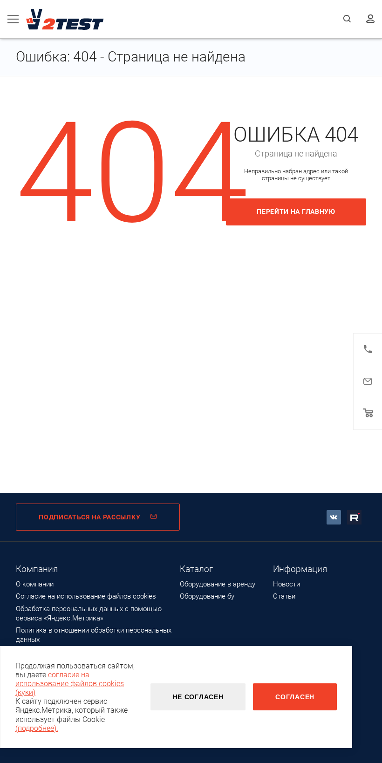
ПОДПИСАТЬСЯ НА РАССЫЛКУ (89, 517)
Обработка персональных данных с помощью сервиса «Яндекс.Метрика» (89, 613)
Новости (286, 584)
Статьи (284, 596)
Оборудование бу (207, 596)
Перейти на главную (296, 211)
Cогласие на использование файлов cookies (86, 596)
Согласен (294, 697)
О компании (35, 584)
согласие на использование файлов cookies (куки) (69, 683)
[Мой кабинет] (370, 19)
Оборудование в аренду (217, 584)
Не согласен (198, 697)
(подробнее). (36, 728)
